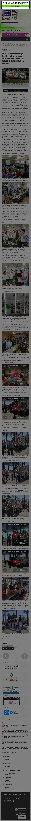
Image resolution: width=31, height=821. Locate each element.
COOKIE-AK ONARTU (15, 6)
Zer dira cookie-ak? (21, 3)
